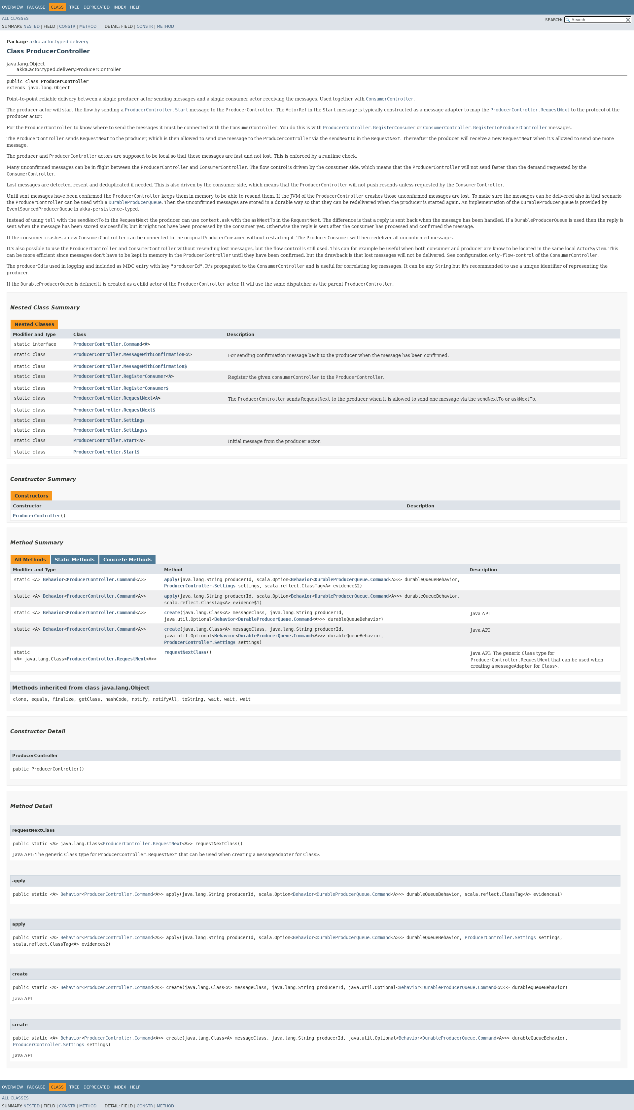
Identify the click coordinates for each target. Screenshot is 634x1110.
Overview (12, 7)
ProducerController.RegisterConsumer (119, 376)
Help (135, 7)
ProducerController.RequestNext (113, 398)
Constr (67, 26)
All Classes (15, 18)
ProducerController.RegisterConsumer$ (120, 388)
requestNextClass (185, 652)
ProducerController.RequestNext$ (114, 410)
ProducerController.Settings (109, 420)
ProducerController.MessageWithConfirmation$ (130, 366)
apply (170, 579)
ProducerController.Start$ (106, 452)
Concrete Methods (127, 559)
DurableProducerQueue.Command (352, 579)
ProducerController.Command (107, 344)
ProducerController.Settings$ (110, 430)
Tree (74, 7)
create (172, 612)
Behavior (53, 579)
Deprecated (97, 7)
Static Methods (74, 559)
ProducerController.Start (105, 440)
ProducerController (36, 515)
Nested (31, 26)
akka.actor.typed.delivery (58, 41)
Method (87, 26)
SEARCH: (553, 20)
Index (120, 7)
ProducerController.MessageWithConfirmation (128, 354)
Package (36, 7)
